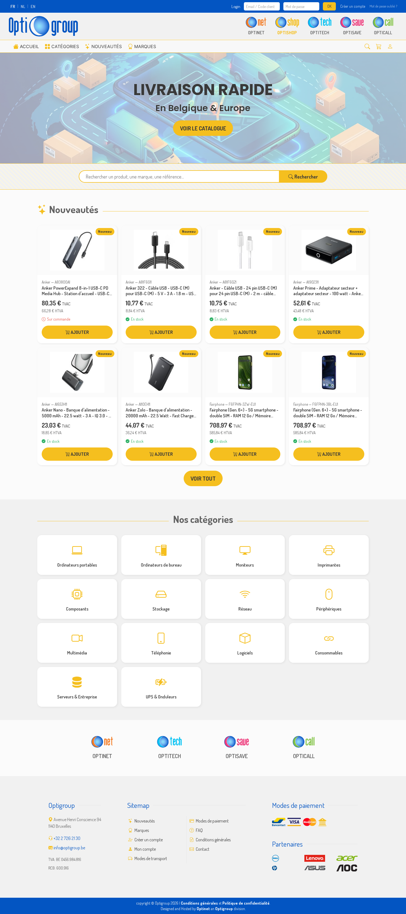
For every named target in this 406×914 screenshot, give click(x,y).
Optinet (203, 908)
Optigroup (224, 908)
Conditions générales (213, 839)
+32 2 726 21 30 (67, 838)
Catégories (65, 46)
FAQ (199, 830)
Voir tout (203, 478)
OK (329, 6)
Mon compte (145, 849)
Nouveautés (106, 46)
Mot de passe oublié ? (383, 6)
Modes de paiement (212, 821)
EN (33, 6)
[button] (367, 46)
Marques (145, 46)
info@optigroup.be (69, 847)
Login (235, 6)
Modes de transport (150, 858)
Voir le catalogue (203, 128)
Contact (202, 849)
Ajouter (79, 332)
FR (12, 6)
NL (23, 6)
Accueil (29, 46)
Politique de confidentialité (246, 903)
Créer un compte (352, 6)
